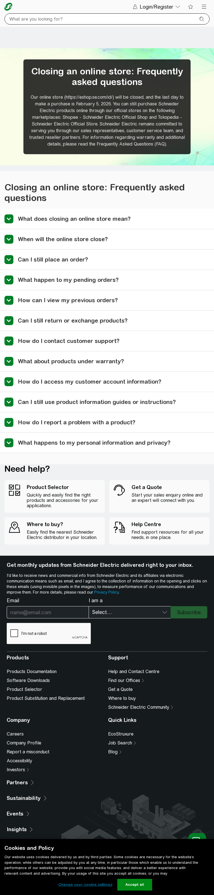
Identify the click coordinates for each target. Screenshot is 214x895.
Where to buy (122, 698)
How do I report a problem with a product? (76, 422)
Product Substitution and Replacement (46, 698)
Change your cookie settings (85, 884)
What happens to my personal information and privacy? (94, 442)
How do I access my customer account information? (89, 381)
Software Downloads (28, 680)
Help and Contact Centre (133, 671)
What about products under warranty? (71, 361)
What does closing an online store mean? (74, 219)
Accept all (134, 884)
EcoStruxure (120, 734)
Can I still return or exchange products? (73, 320)
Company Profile (24, 743)
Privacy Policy (106, 592)
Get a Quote (120, 689)
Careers (15, 734)
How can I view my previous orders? (68, 300)
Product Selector (24, 689)
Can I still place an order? (53, 259)
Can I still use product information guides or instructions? (97, 402)
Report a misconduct (28, 751)
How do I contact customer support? (69, 341)
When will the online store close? (63, 239)
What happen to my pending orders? (68, 280)
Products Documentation (32, 671)
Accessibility (19, 760)
